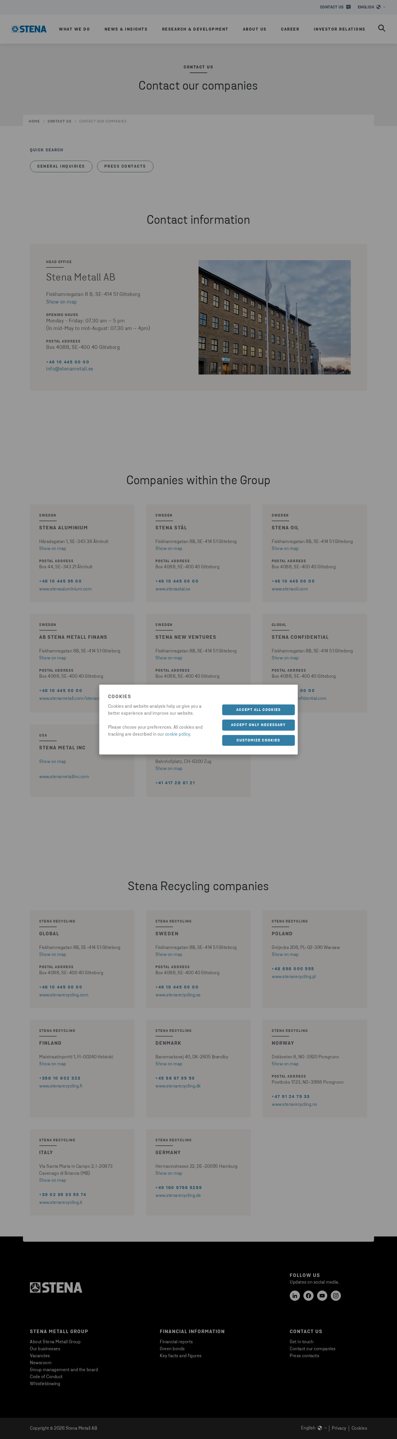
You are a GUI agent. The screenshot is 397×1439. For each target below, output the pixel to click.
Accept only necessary (258, 725)
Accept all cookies (258, 709)
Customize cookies (258, 740)
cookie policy (177, 734)
